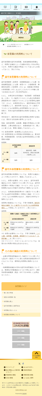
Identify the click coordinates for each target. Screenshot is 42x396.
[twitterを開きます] (19, 364)
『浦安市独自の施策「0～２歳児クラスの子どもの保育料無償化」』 (20, 205)
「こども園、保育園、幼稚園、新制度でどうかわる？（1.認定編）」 (20, 236)
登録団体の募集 (11, 375)
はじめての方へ (28, 367)
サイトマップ (10, 367)
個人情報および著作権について (13, 371)
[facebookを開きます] (23, 364)
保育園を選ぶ (8, 301)
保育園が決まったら (10, 310)
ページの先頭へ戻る (36, 356)
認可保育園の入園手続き (12, 306)
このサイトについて (5, 9)
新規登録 (16, 9)
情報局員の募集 (28, 375)
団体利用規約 (28, 370)
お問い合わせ (26, 9)
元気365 (24, 393)
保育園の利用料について (12, 314)
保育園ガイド (28, 44)
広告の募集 (9, 378)
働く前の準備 (8, 293)
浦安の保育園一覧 (10, 297)
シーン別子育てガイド (14, 44)
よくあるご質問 (28, 378)
